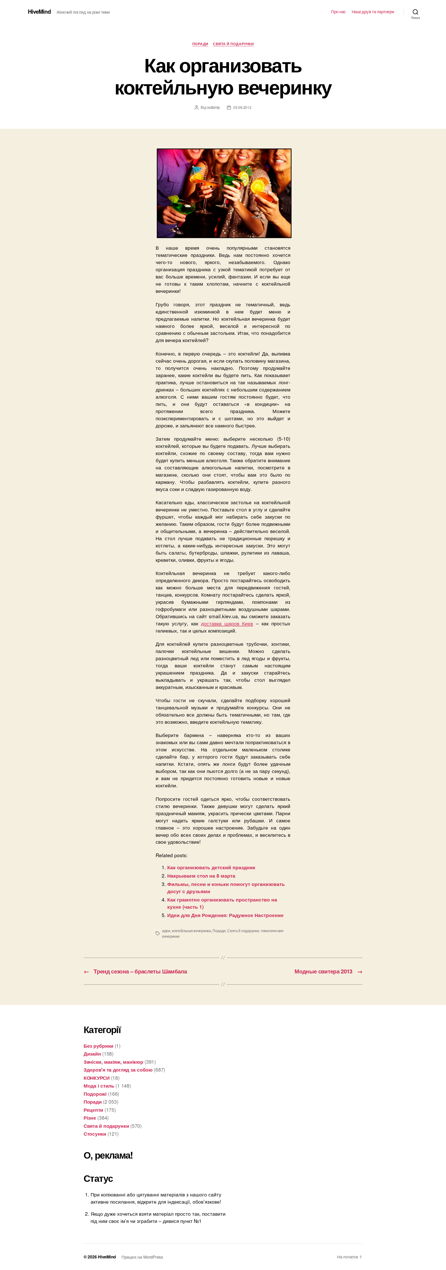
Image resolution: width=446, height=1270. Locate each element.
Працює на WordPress (142, 1257)
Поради (200, 44)
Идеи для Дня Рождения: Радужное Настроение (225, 914)
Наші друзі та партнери (373, 11)
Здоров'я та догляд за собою (118, 1069)
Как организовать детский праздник (211, 867)
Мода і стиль (99, 1085)
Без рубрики (98, 1045)
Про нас (338, 11)
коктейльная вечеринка (191, 930)
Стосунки (95, 1133)
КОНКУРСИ (97, 1077)
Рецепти (93, 1109)
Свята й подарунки (233, 44)
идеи (166, 930)
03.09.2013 (242, 107)
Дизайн (92, 1053)
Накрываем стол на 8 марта (201, 875)
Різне (90, 1117)
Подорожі (95, 1093)
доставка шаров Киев (227, 623)
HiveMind (39, 11)
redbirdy (213, 107)
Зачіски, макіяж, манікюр (113, 1061)
